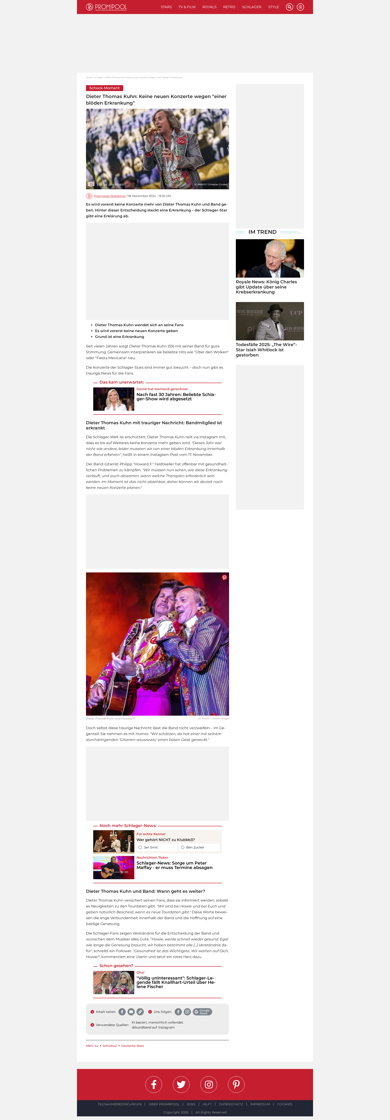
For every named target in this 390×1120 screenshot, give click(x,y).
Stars (166, 7)
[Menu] (300, 7)
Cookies (284, 1104)
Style (273, 7)
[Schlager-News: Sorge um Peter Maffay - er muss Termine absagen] (113, 867)
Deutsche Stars (132, 1045)
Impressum (260, 1104)
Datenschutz (231, 1104)
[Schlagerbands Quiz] (113, 841)
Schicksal (110, 1045)
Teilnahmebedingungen (120, 1104)
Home (89, 77)
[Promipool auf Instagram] (209, 1084)
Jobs (191, 1104)
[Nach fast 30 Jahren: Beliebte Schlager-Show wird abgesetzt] (113, 399)
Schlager (251, 7)
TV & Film (187, 7)
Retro (229, 7)
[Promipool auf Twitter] (181, 1084)
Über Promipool (164, 1104)
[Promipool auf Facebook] (154, 1084)
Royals (209, 7)
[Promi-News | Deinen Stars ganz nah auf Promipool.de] (122, 7)
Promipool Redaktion (110, 196)
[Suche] (289, 7)
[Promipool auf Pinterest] (236, 1084)
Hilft (207, 1104)
